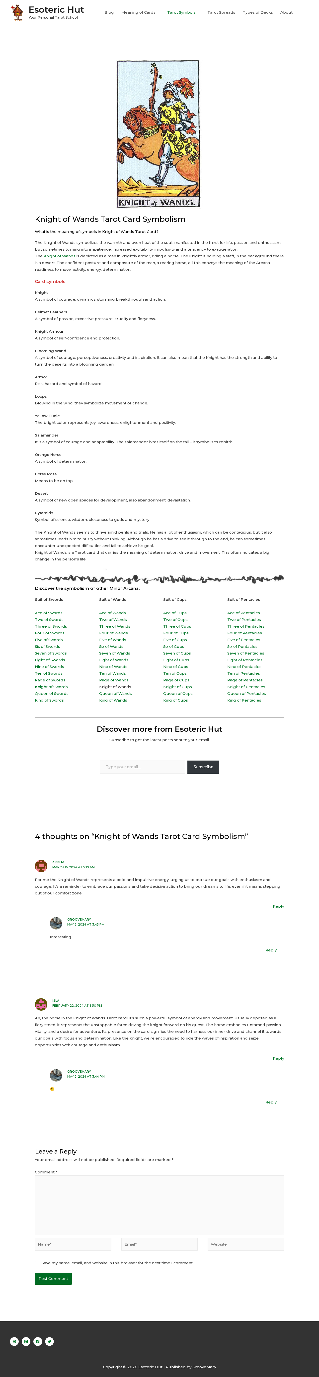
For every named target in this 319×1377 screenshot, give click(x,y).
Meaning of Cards (138, 12)
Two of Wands (113, 619)
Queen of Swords (52, 693)
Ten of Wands (112, 673)
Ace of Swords (49, 612)
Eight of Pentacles (244, 660)
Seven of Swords (51, 653)
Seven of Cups (177, 653)
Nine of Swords (49, 666)
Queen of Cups (178, 693)
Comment (46, 1172)
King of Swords (49, 700)
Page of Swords (50, 680)
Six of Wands (111, 646)
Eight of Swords (50, 660)
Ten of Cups (175, 673)
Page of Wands (114, 680)
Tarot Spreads (221, 12)
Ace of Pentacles (243, 612)
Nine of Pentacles (244, 666)
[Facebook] (37, 1341)
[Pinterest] (26, 1341)
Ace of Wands (112, 612)
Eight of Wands (113, 660)
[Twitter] (49, 1341)
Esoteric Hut (56, 9)
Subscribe (203, 767)
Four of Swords (50, 633)
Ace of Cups (175, 612)
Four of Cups (176, 633)
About (286, 12)
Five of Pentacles (243, 639)
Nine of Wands (113, 666)
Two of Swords (49, 619)
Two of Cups (175, 619)
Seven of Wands (114, 653)
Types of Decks (258, 12)
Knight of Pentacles (246, 686)
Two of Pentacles (244, 619)
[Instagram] (14, 1341)
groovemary (79, 919)
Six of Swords (47, 646)
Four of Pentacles (244, 633)
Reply (278, 906)
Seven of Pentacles (245, 653)
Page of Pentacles (245, 680)
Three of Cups (177, 626)
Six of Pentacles (242, 646)
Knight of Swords (51, 686)
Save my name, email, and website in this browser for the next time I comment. (117, 1263)
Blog (109, 12)
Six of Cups (173, 646)
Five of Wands (112, 639)
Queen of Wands (115, 693)
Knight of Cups (177, 686)
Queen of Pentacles (246, 693)
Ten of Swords (49, 673)
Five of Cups (175, 639)
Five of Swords (49, 639)
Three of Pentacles (245, 626)
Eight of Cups (176, 660)
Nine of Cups (175, 666)
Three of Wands (114, 626)
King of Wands (113, 700)
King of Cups (175, 700)
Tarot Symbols (181, 12)
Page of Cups (176, 680)
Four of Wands (113, 633)
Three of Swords (51, 626)
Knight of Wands (60, 256)
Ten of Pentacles (243, 673)
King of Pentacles (244, 700)
